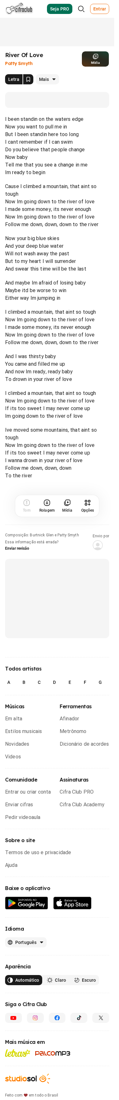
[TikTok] (78, 1018)
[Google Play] (26, 903)
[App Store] (72, 903)
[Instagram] (35, 1018)
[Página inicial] (19, 8)
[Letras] (17, 1053)
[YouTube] (13, 1018)
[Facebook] (57, 1018)
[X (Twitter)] (100, 1018)
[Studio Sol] (27, 1079)
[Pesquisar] (81, 9)
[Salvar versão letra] (28, 79)
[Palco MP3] (52, 1053)
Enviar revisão (17, 548)
